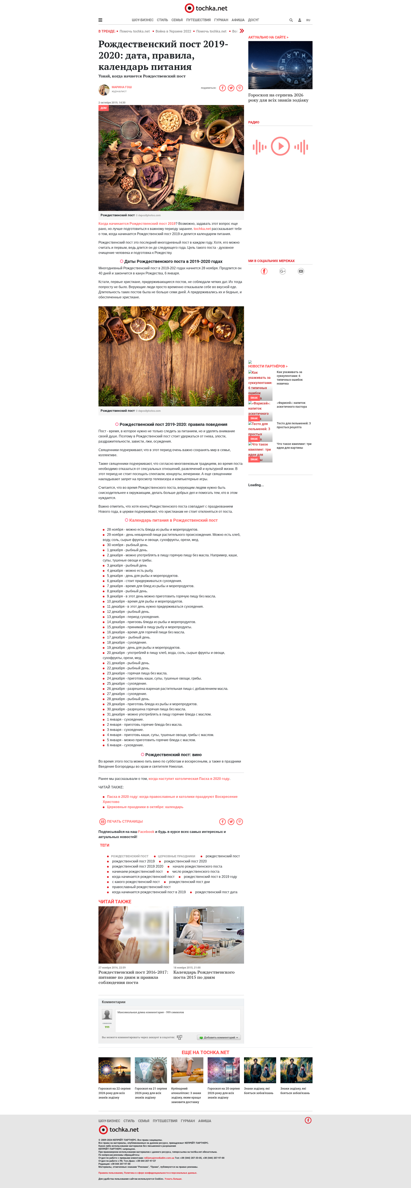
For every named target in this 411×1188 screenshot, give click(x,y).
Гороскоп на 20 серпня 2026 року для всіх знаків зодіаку (224, 1093)
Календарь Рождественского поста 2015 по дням (204, 974)
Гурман (221, 20)
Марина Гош (122, 87)
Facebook (146, 832)
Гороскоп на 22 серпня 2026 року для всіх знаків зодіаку (114, 1093)
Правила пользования (110, 1173)
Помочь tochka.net (135, 31)
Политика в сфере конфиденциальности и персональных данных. (160, 1173)
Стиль (162, 20)
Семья (177, 20)
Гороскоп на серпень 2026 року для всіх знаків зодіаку (278, 97)
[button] (299, 20)
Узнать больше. (173, 1179)
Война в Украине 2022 (173, 31)
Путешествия (198, 20)
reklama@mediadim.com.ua (159, 1158)
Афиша (238, 20)
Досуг (253, 20)
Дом (104, 108)
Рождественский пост (130, 856)
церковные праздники (176, 856)
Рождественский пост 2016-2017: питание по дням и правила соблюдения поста (133, 977)
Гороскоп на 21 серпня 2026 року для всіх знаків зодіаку (151, 1093)
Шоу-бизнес (142, 20)
